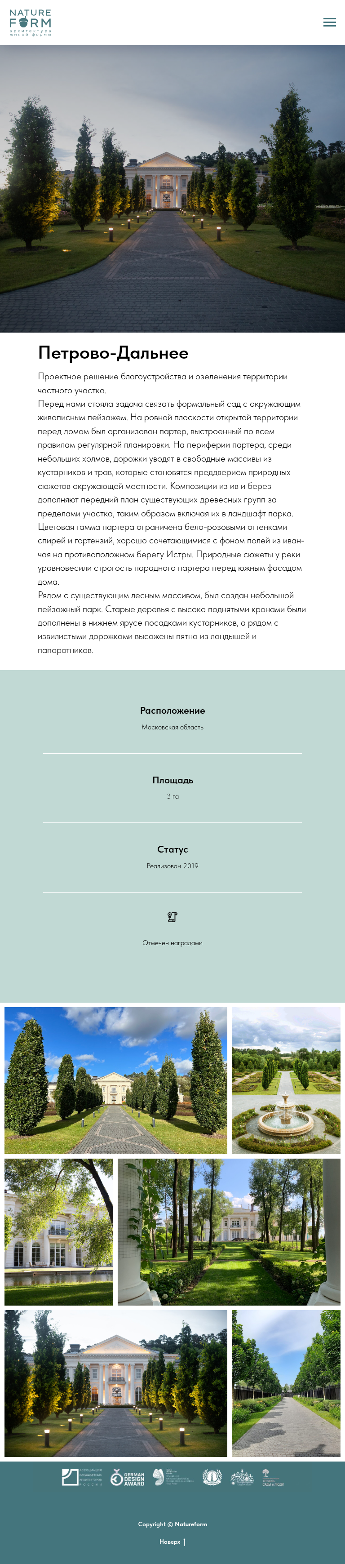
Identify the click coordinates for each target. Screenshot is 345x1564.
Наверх (169, 1541)
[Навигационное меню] (329, 22)
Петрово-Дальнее (113, 352)
